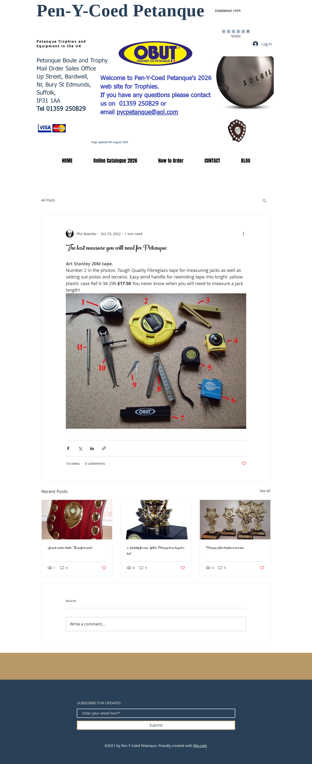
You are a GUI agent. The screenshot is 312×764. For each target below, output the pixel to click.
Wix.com (200, 745)
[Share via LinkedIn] (92, 448)
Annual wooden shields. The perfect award (70, 548)
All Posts (48, 200)
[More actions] (243, 234)
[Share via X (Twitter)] (80, 448)
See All (265, 490)
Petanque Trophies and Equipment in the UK (61, 43)
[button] (108, 160)
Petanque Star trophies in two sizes (225, 548)
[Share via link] (104, 448)
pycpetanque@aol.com (147, 112)
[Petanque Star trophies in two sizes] (235, 519)
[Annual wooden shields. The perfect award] (77, 519)
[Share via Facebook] (68, 448)
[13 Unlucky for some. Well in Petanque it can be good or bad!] (156, 519)
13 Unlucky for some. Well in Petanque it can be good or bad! (156, 551)
